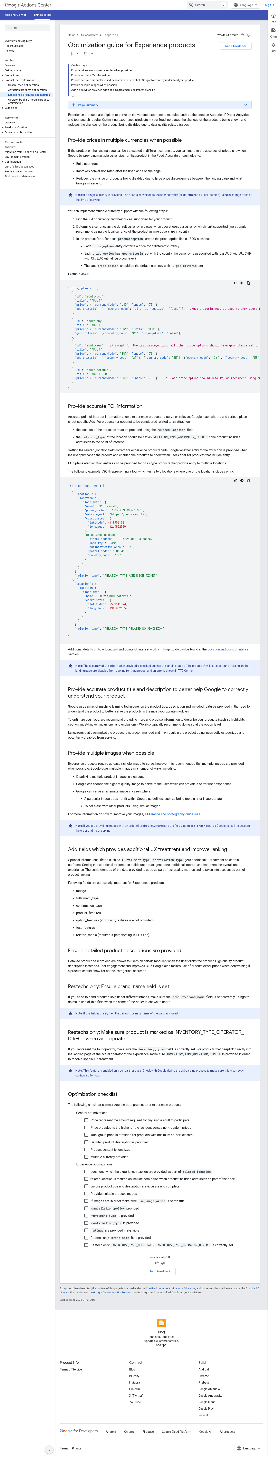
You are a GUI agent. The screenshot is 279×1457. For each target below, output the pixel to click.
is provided (112, 1216)
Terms (64, 1448)
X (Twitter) (136, 1395)
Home (71, 35)
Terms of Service (71, 1369)
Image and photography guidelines (175, 814)
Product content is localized (110, 1150)
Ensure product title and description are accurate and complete (135, 1186)
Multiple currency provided (109, 1157)
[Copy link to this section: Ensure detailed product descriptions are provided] (185, 951)
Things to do (42, 15)
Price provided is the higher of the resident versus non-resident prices (140, 1128)
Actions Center (36, 5)
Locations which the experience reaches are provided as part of (150, 1172)
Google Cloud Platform (176, 1431)
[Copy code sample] (248, 283)
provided (115, 1208)
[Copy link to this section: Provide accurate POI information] (146, 406)
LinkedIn (134, 1389)
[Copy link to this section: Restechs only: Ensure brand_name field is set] (173, 986)
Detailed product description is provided (119, 1142)
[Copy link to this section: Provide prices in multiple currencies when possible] (186, 140)
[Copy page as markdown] (85, 53)
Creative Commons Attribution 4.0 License (170, 1288)
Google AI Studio (209, 1389)
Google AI (205, 1431)
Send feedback (236, 46)
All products (227, 1431)
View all (203, 1415)
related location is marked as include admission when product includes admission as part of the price (162, 1179)
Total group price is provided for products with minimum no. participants (141, 1135)
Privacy (76, 1448)
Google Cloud (207, 1402)
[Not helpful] (249, 35)
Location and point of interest (228, 649)
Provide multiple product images (113, 1194)
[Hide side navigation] (49, 1450)
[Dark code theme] (242, 283)
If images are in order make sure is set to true (137, 1201)
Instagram (136, 1382)
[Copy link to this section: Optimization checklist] (121, 1094)
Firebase (204, 1382)
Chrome (204, 1376)
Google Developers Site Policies (112, 1292)
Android (204, 1369)
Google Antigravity (210, 1395)
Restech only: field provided (120, 1238)
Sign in (269, 5)
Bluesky (134, 1376)
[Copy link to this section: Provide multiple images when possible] (158, 753)
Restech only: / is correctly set (161, 1245)
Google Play (206, 1408)
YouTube (135, 1402)
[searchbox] (27, 27)
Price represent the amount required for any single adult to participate (140, 1120)
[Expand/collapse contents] (90, 65)
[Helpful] (242, 35)
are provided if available (115, 1230)
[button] (26, 75)
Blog (132, 1369)
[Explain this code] (235, 283)
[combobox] (207, 5)
